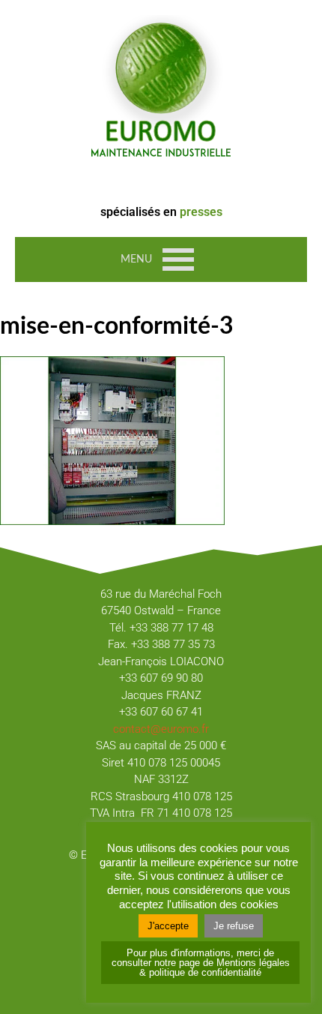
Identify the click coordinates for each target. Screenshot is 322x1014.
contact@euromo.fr (161, 729)
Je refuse (233, 926)
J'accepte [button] (168, 926)
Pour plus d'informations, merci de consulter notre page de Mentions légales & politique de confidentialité (201, 962)
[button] (136, 259)
